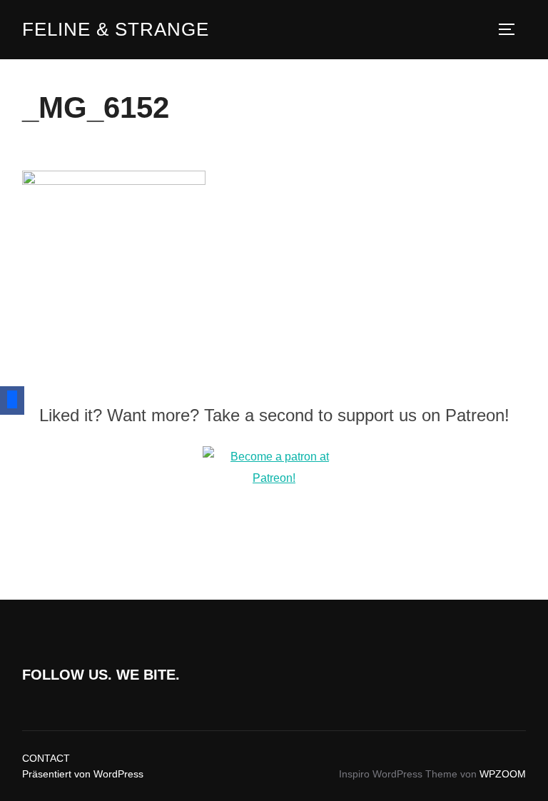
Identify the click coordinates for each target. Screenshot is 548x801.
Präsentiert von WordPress (82, 774)
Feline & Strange (115, 29)
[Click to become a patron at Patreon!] (274, 478)
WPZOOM (503, 774)
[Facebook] (12, 400)
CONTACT (46, 758)
